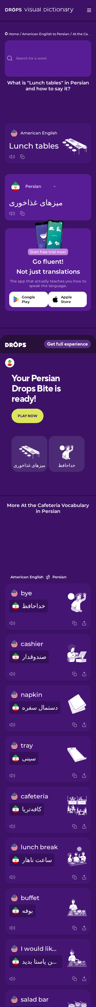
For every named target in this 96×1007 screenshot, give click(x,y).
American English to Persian (45, 34)
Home (14, 34)
